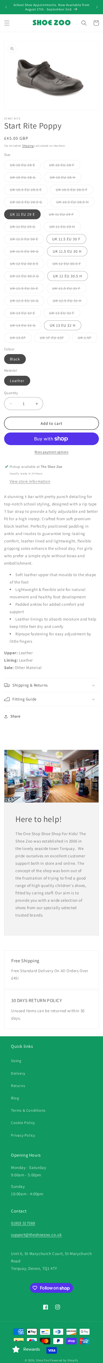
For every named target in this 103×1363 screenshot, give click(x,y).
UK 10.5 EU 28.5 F (74, 191)
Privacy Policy (23, 1135)
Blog (15, 1097)
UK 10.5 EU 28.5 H (75, 203)
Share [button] (15, 716)
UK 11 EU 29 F (64, 215)
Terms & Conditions (28, 1110)
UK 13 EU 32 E (25, 314)
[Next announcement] (97, 7)
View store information (30, 481)
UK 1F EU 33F (55, 339)
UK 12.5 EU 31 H (70, 302)
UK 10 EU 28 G (25, 178)
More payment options (51, 452)
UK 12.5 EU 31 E (27, 289)
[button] (7, 23)
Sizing (16, 1060)
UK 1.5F (87, 339)
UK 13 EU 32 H (63, 325)
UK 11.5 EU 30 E (27, 240)
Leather (17, 380)
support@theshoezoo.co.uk (36, 1234)
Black (15, 359)
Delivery (18, 1073)
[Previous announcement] (6, 7)
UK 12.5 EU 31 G (27, 302)
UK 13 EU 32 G (25, 326)
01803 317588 (23, 1223)
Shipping (28, 145)
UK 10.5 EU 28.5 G (29, 203)
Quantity (11, 393)
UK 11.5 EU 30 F (66, 239)
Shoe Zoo (42, 1360)
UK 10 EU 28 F (64, 166)
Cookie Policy (23, 1122)
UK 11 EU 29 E (22, 214)
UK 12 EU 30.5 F (69, 265)
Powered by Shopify (64, 1360)
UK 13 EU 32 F (64, 314)
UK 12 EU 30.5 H (67, 276)
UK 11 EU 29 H (65, 228)
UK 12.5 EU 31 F (69, 289)
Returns (18, 1085)
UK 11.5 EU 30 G (27, 252)
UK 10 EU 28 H (65, 178)
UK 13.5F (21, 339)
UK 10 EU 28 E (25, 166)
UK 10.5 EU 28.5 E (29, 191)
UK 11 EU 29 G (25, 228)
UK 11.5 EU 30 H (67, 251)
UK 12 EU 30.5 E (27, 265)
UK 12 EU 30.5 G (27, 277)
